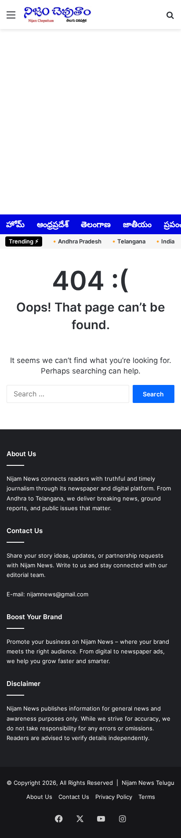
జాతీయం (137, 224)
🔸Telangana (127, 241)
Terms (146, 796)
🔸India (164, 241)
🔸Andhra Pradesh (76, 241)
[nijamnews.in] (57, 14)
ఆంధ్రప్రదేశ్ (53, 224)
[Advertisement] (90, 120)
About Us (39, 796)
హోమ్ (15, 224)
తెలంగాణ (96, 224)
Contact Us (73, 796)
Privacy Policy (113, 796)
